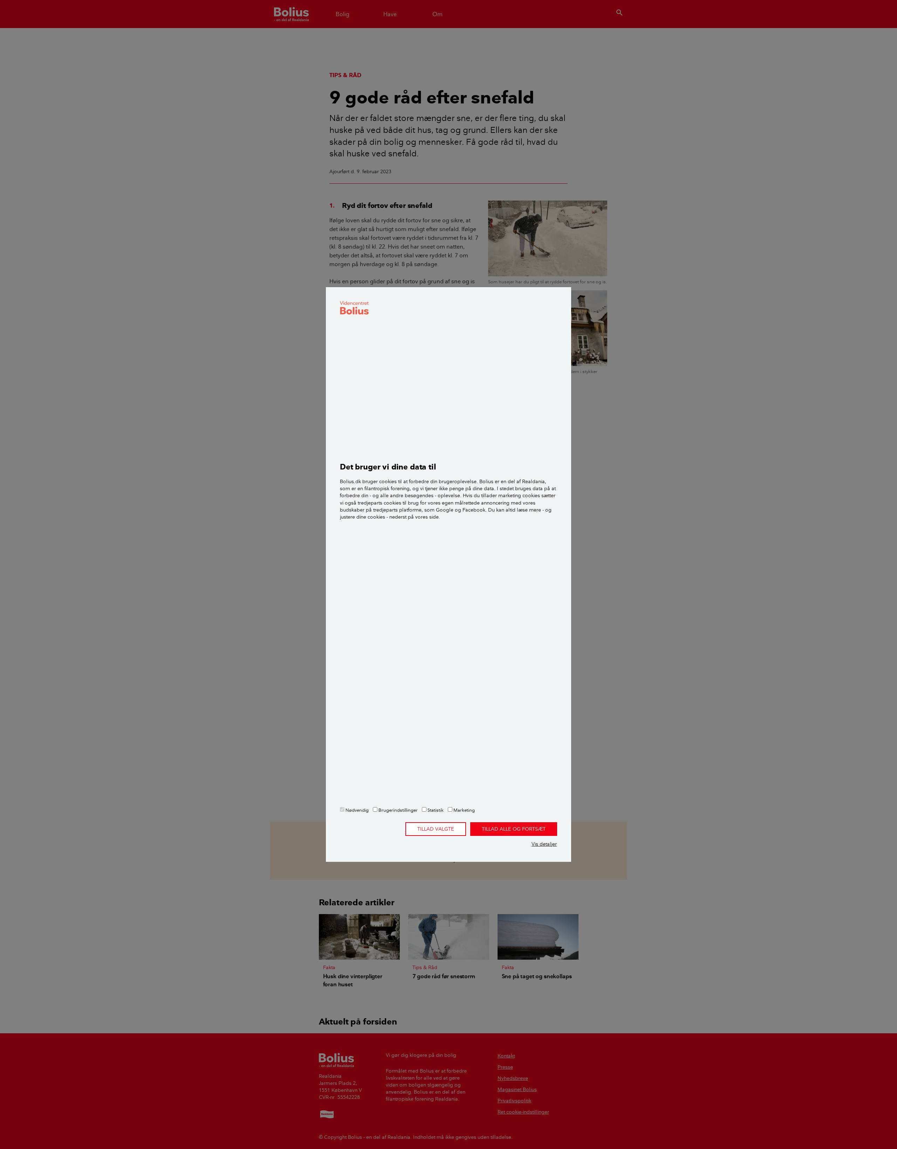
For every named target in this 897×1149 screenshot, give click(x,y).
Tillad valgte (435, 829)
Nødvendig (356, 810)
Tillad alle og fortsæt (514, 829)
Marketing (463, 810)
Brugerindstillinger (397, 810)
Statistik (435, 810)
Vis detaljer (544, 844)
